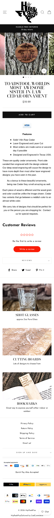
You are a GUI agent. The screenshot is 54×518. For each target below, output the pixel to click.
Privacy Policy (27, 423)
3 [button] (28, 77)
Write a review (27, 249)
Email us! (27, 443)
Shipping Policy (27, 433)
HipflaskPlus (16, 515)
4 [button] (31, 77)
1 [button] (23, 77)
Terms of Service (27, 438)
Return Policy (27, 428)
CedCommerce (37, 515)
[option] (27, 28)
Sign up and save (27, 452)
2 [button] (26, 77)
